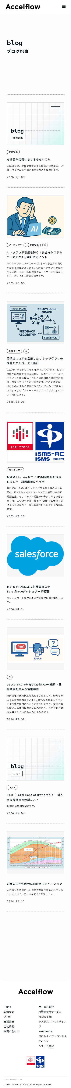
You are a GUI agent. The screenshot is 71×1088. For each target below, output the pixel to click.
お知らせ (9, 1011)
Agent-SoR (45, 1016)
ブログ (8, 1016)
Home (7, 1006)
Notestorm (45, 1031)
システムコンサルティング (53, 1024)
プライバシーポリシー (13, 1079)
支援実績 (9, 1021)
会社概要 (9, 1026)
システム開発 (46, 1046)
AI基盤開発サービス (50, 1011)
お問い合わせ (11, 1031)
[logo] (23, 7)
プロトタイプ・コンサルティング (53, 1038)
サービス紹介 (46, 1006)
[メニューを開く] (64, 6)
